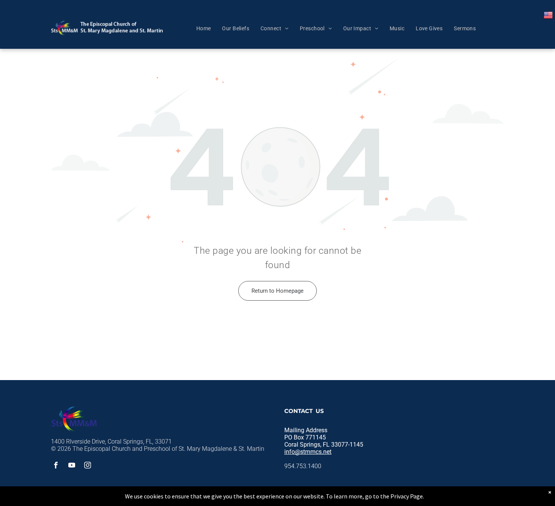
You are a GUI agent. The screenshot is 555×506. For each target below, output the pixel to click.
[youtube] (72, 466)
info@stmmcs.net (307, 451)
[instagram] (87, 466)
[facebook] (56, 466)
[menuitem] (204, 28)
